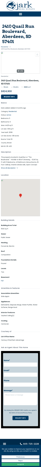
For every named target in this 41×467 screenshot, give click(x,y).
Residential (4, 47)
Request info (9, 97)
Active (9, 115)
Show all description (8, 168)
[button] (20, 14)
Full (2, 281)
